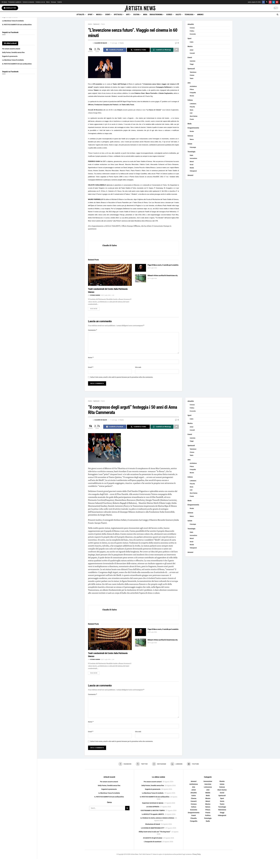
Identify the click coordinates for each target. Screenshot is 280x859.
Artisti (191, 50)
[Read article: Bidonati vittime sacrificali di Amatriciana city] (140, 278)
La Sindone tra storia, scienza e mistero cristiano (157, 818)
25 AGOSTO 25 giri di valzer (152, 838)
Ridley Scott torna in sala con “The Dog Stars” (155, 832)
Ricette (192, 131)
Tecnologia (189, 15)
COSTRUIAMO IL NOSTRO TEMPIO (153, 810)
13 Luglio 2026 (153, 278)
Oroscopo (53, 2)
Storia (191, 110)
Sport (90, 15)
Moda (145, 15)
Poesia (192, 119)
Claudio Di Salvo (100, 43)
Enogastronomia (156, 15)
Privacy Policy (196, 854)
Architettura (193, 86)
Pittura (192, 89)
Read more (94, 308)
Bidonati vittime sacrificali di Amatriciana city (163, 276)
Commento (92, 330)
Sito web (138, 367)
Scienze (169, 15)
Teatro (103, 24)
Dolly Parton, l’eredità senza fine (13, 52)
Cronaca (192, 28)
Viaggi (191, 64)
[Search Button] (277, 14)
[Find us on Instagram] (270, 2)
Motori (192, 161)
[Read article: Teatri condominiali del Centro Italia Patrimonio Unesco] (110, 275)
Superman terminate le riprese (152, 803)
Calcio (191, 42)
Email (90, 367)
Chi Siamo (4, 2)
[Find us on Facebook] (263, 2)
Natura (192, 139)
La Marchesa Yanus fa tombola (13, 21)
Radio (191, 155)
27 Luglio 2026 (106, 295)
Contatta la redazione (28, 2)
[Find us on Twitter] (266, 2)
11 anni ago (113, 43)
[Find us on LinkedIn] (273, 2)
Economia (193, 34)
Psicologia (193, 147)
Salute (178, 15)
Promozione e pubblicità (14, 2)
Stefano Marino (95, 295)
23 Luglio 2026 (153, 268)
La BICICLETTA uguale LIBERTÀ (153, 814)
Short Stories (193, 116)
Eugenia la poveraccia (10, 56)
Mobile (192, 168)
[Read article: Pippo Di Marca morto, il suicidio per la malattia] (140, 268)
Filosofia (192, 107)
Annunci (200, 15)
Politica (192, 31)
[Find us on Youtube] (277, 2)
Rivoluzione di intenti (152, 824)
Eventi (107, 15)
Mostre (192, 96)
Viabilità (59, 2)
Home (90, 24)
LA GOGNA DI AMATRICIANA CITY (152, 828)
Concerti (192, 53)
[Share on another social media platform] (176, 50)
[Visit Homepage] (140, 8)
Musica (99, 15)
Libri (191, 113)
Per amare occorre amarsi (11, 49)
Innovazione (193, 158)
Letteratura (193, 103)
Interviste (192, 61)
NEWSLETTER (11, 8)
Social (191, 164)
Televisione (193, 72)
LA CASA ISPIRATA (152, 807)
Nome (91, 357)
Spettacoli (118, 15)
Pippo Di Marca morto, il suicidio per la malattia (163, 265)
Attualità (80, 15)
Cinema (192, 75)
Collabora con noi (40, 2)
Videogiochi (193, 171)
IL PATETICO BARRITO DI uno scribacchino (17, 24)
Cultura (136, 15)
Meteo (48, 2)
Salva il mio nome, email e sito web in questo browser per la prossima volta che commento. (121, 377)
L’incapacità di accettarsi (152, 842)
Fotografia (193, 92)
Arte (128, 15)
